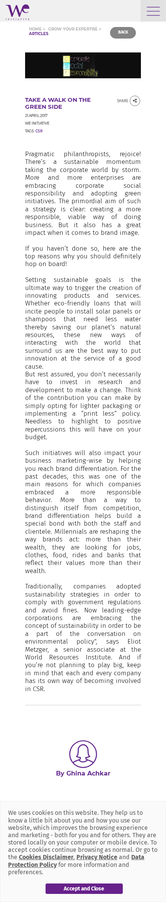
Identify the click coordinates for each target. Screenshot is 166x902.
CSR (39, 131)
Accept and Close (84, 888)
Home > (37, 29)
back (123, 32)
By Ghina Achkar (83, 773)
